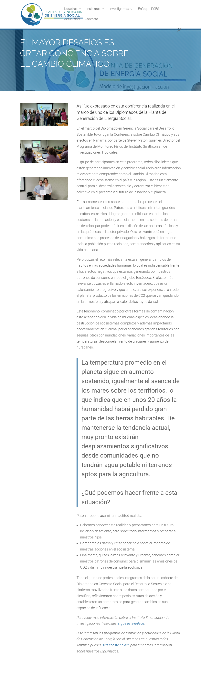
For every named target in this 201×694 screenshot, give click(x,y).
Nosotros (71, 9)
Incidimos (93, 9)
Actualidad (72, 19)
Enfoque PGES (148, 9)
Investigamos (119, 9)
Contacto (91, 19)
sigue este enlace (131, 623)
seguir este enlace (116, 645)
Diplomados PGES (128, 663)
